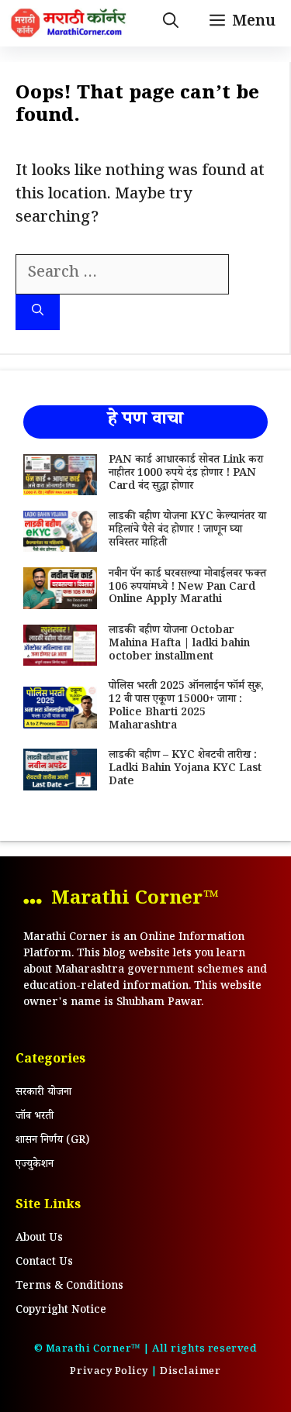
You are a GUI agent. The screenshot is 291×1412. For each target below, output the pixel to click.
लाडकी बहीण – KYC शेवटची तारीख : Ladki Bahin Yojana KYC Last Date (185, 769)
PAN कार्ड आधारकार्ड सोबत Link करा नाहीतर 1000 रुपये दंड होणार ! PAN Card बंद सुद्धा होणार (186, 474)
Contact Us (44, 1263)
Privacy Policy (108, 1372)
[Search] (38, 312)
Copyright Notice (61, 1311)
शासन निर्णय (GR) (52, 1141)
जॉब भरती (35, 1117)
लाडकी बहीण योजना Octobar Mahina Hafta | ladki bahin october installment (179, 644)
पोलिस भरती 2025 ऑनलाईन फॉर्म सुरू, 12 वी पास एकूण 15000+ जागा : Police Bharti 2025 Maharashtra (186, 707)
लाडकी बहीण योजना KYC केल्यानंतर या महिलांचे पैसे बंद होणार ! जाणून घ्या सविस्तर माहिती (187, 531)
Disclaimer (190, 1372)
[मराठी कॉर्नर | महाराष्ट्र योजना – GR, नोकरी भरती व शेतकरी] (70, 23)
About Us (39, 1239)
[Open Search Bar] (170, 23)
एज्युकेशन (35, 1165)
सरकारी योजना (43, 1093)
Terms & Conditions (69, 1287)
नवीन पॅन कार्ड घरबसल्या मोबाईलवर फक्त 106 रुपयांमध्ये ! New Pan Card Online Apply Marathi (187, 588)
